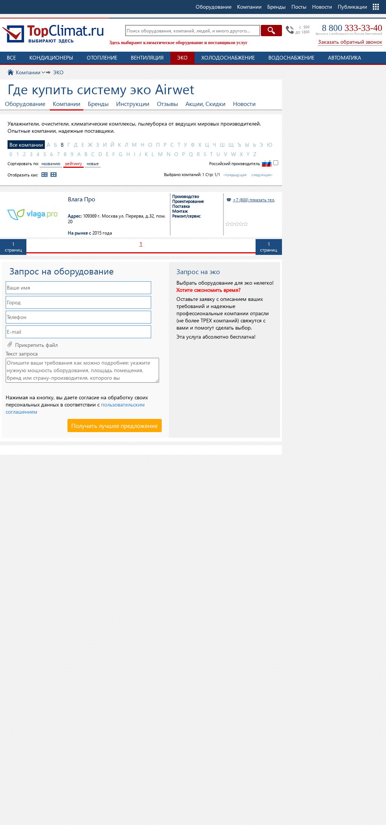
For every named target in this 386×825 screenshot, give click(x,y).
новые (93, 163)
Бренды (98, 103)
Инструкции (132, 103)
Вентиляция (147, 57)
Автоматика (344, 57)
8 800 (352, 28)
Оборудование (25, 103)
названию (50, 163)
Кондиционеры (51, 57)
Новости (322, 6)
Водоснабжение (291, 57)
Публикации (352, 6)
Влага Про (81, 199)
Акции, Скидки (205, 103)
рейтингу (73, 163)
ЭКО (182, 57)
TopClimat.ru (53, 33)
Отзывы (167, 103)
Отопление (102, 57)
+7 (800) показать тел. (254, 199)
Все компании (26, 144)
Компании (66, 103)
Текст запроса (22, 353)
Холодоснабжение (228, 57)
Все (11, 57)
